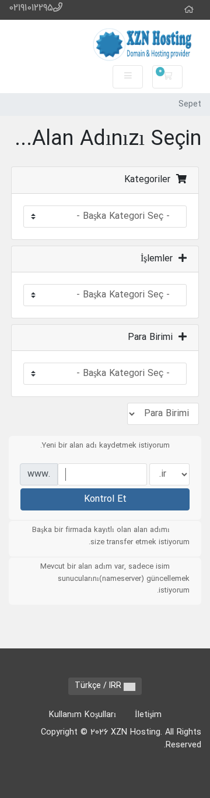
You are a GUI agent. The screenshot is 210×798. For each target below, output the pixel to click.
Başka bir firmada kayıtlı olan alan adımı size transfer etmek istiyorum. (111, 536)
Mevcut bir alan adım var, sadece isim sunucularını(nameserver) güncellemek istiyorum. (115, 578)
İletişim (148, 715)
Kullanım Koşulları (82, 715)
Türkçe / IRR (99, 685)
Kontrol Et (105, 499)
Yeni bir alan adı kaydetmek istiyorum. (105, 446)
